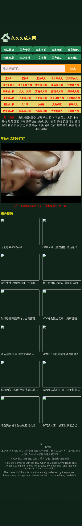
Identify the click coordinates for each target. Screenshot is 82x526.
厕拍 (4, 125)
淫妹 (53, 125)
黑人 (63, 117)
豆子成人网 (8, 91)
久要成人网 (41, 98)
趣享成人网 (57, 85)
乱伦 (4, 121)
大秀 (69, 117)
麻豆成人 (73, 104)
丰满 (76, 117)
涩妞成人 (41, 78)
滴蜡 (59, 121)
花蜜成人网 (8, 98)
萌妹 (57, 117)
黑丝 (44, 129)
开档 (59, 125)
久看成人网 (25, 98)
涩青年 (8, 78)
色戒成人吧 (41, 111)
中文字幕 (41, 57)
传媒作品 (8, 57)
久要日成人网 (57, 98)
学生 (45, 117)
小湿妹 (41, 104)
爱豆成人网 (41, 85)
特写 (22, 121)
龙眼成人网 (8, 104)
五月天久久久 (73, 78)
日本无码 (57, 49)
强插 (71, 125)
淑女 (47, 121)
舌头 (41, 125)
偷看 (53, 121)
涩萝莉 (25, 78)
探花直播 (25, 57)
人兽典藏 (57, 104)
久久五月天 (8, 85)
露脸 (16, 121)
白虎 (41, 121)
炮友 (35, 121)
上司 (39, 117)
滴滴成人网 (41, 91)
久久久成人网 (25, 85)
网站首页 (8, 49)
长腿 (65, 121)
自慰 (21, 117)
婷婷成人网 (73, 85)
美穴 (38, 129)
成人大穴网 (25, 91)
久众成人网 (73, 111)
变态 (22, 125)
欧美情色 (73, 49)
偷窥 (77, 121)
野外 (51, 117)
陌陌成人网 (57, 91)
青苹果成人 (57, 78)
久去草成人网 (73, 98)
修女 (65, 125)
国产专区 (25, 49)
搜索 (73, 69)
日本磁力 (73, 57)
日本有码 (41, 49)
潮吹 (71, 121)
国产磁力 (57, 57)
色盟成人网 (8, 111)
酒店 (16, 125)
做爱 (27, 117)
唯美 (10, 121)
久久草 (25, 104)
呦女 (35, 125)
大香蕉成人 (57, 111)
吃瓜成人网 (25, 111)
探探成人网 (73, 91)
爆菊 (28, 121)
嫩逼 (77, 125)
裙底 (10, 125)
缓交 (33, 117)
